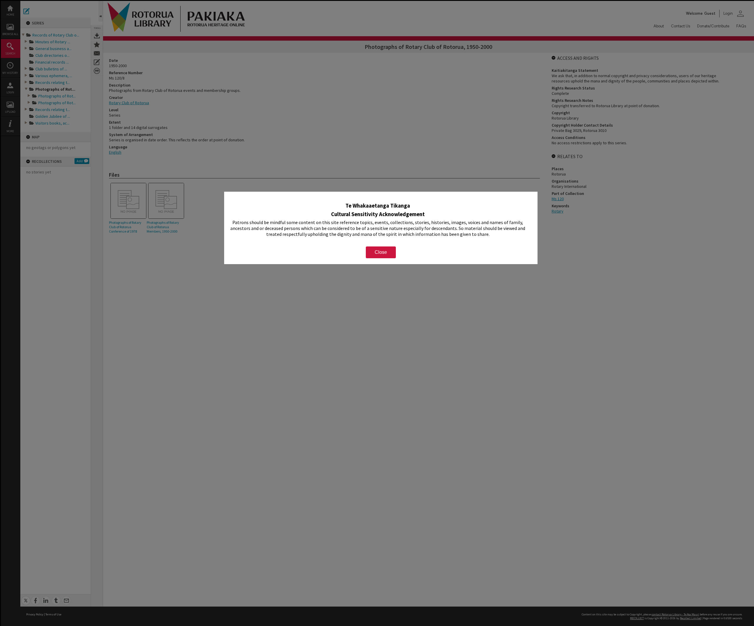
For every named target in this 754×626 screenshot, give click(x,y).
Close (381, 252)
